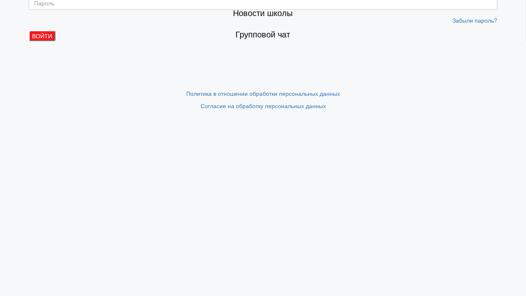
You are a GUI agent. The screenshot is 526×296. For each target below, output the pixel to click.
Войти (42, 36)
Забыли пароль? (474, 20)
